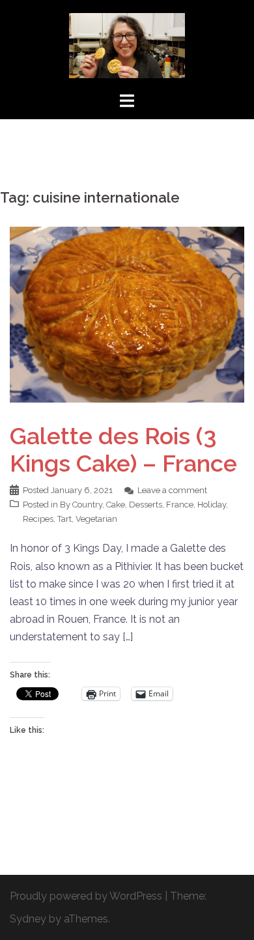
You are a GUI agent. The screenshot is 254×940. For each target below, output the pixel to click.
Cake (115, 504)
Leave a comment (172, 490)
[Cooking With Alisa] (127, 44)
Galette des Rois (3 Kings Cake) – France (123, 449)
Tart (64, 519)
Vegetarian (96, 519)
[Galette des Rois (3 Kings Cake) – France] (127, 313)
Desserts (145, 504)
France (179, 504)
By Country (81, 504)
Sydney (28, 919)
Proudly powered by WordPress (86, 896)
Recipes (38, 519)
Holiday (211, 504)
